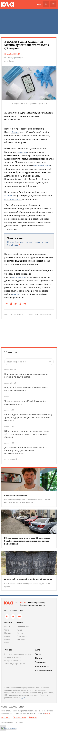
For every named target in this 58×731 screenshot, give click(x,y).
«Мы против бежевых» (15, 495)
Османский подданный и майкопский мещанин (28, 579)
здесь (23, 697)
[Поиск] (46, 4)
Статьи (6, 630)
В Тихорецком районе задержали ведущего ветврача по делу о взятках (26, 375)
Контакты (33, 717)
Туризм (8, 649)
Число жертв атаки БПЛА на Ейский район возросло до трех (25, 402)
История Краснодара (12, 660)
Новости (10, 352)
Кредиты (20, 633)
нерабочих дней (41, 165)
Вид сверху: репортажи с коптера (17, 654)
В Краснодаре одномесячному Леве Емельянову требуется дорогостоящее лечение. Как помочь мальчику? (28, 417)
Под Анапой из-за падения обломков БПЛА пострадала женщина (25, 389)
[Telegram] (13, 616)
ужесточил (21, 151)
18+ (39, 4)
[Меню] (53, 4)
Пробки (7, 642)
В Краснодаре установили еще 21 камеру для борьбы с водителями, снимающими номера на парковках (27, 540)
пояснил (16, 294)
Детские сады (32, 314)
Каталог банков (22, 627)
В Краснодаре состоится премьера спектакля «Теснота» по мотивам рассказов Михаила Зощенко (26, 434)
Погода (7, 639)
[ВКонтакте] (6, 616)
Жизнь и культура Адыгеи (14, 663)
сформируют (18, 277)
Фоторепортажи (43, 670)
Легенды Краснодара (12, 657)
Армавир (8, 314)
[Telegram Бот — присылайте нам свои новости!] (19, 616)
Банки (19, 622)
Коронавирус (46, 314)
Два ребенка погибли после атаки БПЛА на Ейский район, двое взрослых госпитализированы (25, 450)
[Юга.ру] (7, 4)
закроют (8, 195)
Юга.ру (23, 602)
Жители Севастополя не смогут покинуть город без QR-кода (28, 243)
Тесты (38, 654)
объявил (15, 132)
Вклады (19, 630)
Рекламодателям (19, 717)
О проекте (5, 717)
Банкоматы (20, 639)
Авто (37, 649)
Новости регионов (16, 361)
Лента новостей (10, 459)
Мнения (7, 633)
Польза (38, 658)
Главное (8, 622)
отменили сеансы (13, 199)
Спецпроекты (42, 666)
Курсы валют (21, 636)
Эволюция (40, 662)
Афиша (7, 636)
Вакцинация (19, 314)
